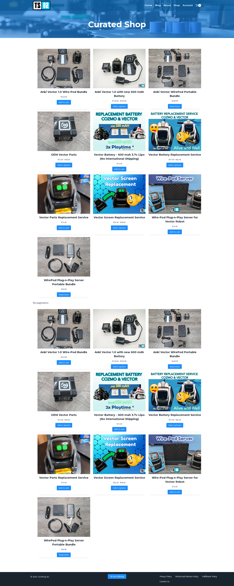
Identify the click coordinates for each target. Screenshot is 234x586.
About (167, 5)
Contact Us (164, 581)
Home (148, 5)
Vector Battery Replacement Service (175, 154)
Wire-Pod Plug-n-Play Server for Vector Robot (175, 219)
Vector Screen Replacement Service (119, 217)
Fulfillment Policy (209, 576)
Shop (177, 5)
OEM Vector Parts (64, 154)
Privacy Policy (166, 576)
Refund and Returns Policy (186, 576)
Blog (158, 5)
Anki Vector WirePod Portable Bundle (174, 94)
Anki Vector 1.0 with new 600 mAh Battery (119, 94)
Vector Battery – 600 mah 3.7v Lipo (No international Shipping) (119, 156)
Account (188, 5)
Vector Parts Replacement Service (63, 217)
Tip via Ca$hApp (117, 576)
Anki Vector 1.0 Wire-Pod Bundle (63, 92)
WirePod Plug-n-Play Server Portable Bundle (64, 282)
